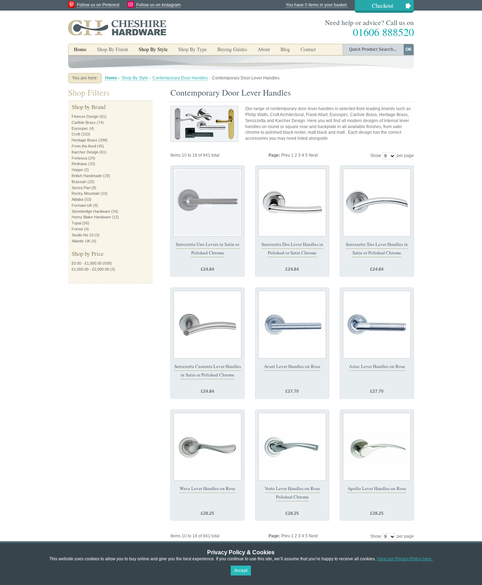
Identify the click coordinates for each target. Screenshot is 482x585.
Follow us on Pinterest (98, 4)
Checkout (382, 5)
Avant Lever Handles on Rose (292, 366)
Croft (76, 134)
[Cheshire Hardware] (117, 27)
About (264, 49)
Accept (240, 570)
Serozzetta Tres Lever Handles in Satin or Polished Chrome (377, 248)
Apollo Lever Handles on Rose (377, 488)
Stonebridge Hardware (91, 211)
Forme (77, 229)
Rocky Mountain (86, 193)
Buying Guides (232, 49)
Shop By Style (134, 78)
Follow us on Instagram (158, 4)
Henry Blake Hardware (91, 217)
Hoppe (77, 170)
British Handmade (87, 176)
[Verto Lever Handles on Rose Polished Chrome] (292, 447)
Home (80, 49)
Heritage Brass (84, 140)
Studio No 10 (83, 235)
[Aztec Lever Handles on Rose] (377, 324)
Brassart (79, 182)
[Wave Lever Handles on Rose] (207, 447)
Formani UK (82, 205)
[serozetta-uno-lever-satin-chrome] (207, 202)
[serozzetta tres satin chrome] (377, 202)
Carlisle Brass (84, 122)
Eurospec (80, 128)
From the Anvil (84, 146)
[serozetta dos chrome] (292, 202)
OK (408, 49)
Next (313, 155)
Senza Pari (81, 188)
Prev (286, 155)
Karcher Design (85, 152)
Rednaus (79, 164)
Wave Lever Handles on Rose (207, 488)
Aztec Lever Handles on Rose (377, 366)
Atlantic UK (81, 241)
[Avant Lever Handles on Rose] (292, 324)
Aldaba (77, 199)
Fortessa (79, 158)
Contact (308, 49)
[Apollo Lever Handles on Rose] (377, 447)
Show (375, 155)
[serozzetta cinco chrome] (207, 324)
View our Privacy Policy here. (405, 558)
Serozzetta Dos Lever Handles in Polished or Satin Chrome (292, 248)
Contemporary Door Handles (180, 78)
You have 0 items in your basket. (317, 4)
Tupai (76, 223)
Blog (285, 49)
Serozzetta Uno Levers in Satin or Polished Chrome (207, 248)
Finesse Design (85, 116)
